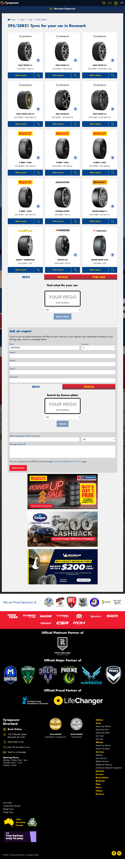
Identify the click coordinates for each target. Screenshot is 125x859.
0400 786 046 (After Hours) (18, 747)
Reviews (100, 794)
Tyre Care (100, 736)
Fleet (98, 784)
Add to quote (20, 75)
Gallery (99, 720)
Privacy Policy (58, 461)
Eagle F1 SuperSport (25, 260)
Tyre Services (101, 758)
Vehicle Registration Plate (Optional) (25, 436)
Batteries (99, 755)
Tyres (98, 723)
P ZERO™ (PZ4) (25, 163)
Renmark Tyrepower (64, 8)
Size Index (7, 802)
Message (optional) (18, 444)
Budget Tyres (8, 809)
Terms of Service (74, 461)
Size (11, 344)
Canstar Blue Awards (11, 806)
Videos (99, 790)
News (99, 787)
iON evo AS (62, 260)
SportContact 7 (99, 211)
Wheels (99, 742)
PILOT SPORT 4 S (25, 65)
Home (12, 19)
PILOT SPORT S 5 (100, 114)
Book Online (102, 777)
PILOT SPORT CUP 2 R (25, 114)
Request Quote (18, 468)
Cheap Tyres (8, 812)
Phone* (13, 360)
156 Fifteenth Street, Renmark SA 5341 (17, 736)
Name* (13, 352)
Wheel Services (102, 761)
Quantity (85, 344)
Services (100, 752)
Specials (100, 771)
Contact (100, 774)
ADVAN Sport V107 (99, 260)
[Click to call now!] (103, 3)
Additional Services (104, 764)
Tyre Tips (99, 739)
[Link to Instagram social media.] (119, 853)
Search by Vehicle (103, 726)
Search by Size (102, 729)
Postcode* (14, 377)
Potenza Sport (62, 211)
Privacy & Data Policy (17, 855)
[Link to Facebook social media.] (114, 853)
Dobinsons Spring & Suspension (109, 767)
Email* (12, 369)
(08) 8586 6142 (16, 742)
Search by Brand (103, 732)
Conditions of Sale (32, 855)
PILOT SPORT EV (62, 114)
